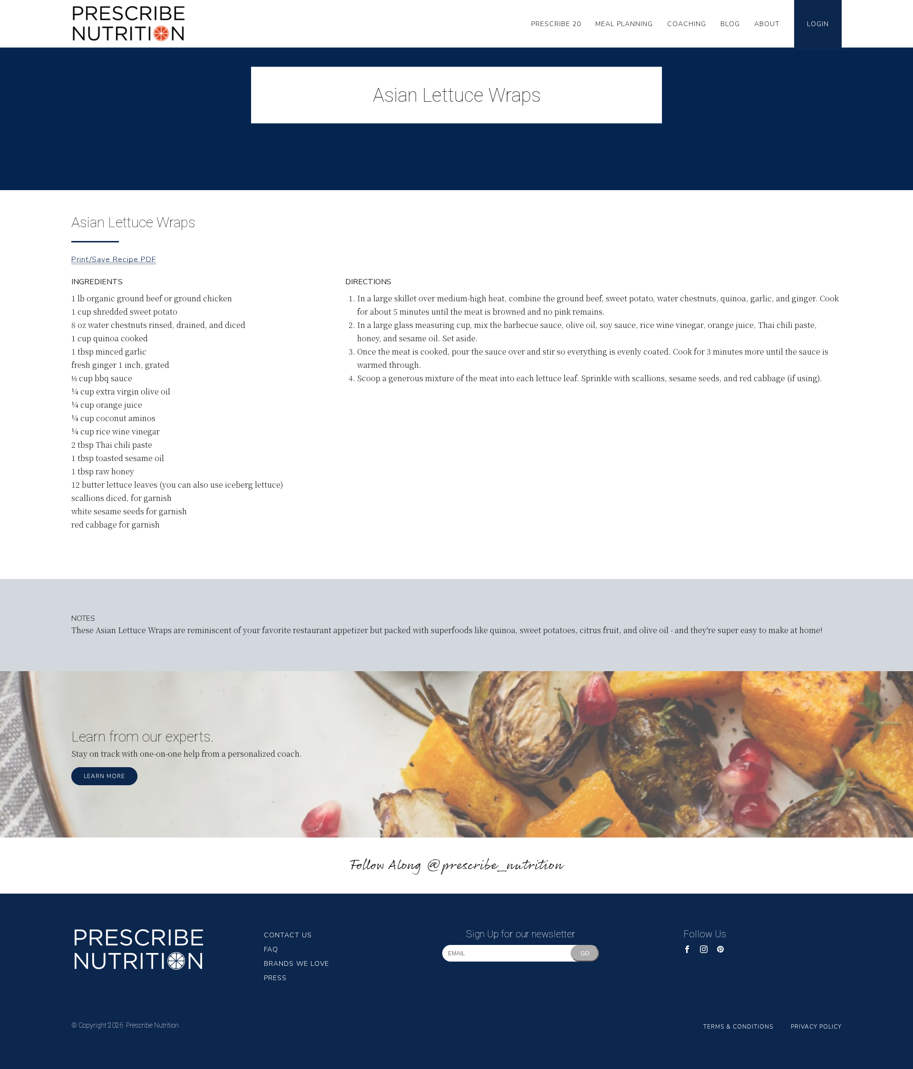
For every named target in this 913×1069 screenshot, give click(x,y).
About (767, 24)
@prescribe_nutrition (494, 866)
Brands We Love (296, 963)
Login (818, 24)
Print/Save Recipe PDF (113, 259)
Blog (730, 24)
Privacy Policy (816, 1026)
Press (275, 977)
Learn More (104, 776)
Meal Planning (624, 24)
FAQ (271, 949)
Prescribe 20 (556, 24)
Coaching (686, 24)
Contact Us (288, 935)
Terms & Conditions (738, 1026)
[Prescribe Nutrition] (135, 24)
